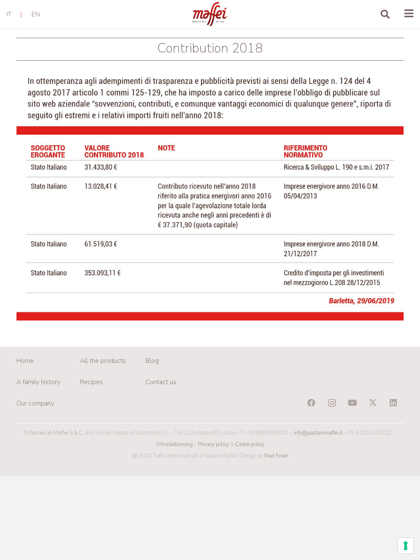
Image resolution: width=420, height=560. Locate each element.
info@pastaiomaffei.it (318, 433)
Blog (152, 360)
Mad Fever (276, 456)
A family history (38, 382)
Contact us (161, 382)
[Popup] (408, 14)
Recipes (91, 382)
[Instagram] (332, 403)
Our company (35, 403)
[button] (385, 14)
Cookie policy (249, 444)
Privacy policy (213, 444)
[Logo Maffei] (210, 14)
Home (25, 360)
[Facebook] (311, 403)
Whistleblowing (174, 444)
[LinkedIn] (393, 403)
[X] (373, 403)
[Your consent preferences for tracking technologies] (405, 545)
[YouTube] (352, 403)
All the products (103, 360)
